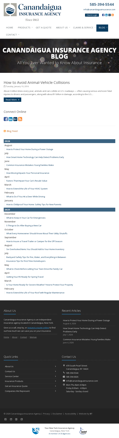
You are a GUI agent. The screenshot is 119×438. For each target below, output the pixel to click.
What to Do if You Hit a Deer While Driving (25, 196)
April (6, 176)
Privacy (46, 413)
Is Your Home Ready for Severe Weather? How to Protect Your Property (39, 284)
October (8, 229)
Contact (12, 34)
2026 (7, 141)
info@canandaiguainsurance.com (99, 9)
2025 (7, 209)
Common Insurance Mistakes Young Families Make (30, 165)
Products (24, 27)
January (8, 200)
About (14, 337)
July (6, 153)
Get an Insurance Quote (16, 386)
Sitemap (33, 337)
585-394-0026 (72, 376)
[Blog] (112, 15)
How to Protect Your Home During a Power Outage (29, 149)
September (10, 237)
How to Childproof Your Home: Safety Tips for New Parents (33, 204)
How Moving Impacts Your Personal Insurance (27, 173)
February (9, 192)
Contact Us (10, 371)
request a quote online (38, 327)
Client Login (92, 15)
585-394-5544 (72, 373)
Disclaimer (57, 413)
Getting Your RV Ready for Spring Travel (25, 276)
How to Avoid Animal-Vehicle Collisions (37, 82)
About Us (62, 27)
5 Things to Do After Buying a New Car (24, 225)
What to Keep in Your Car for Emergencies (26, 217)
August (8, 145)
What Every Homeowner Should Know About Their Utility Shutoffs (36, 233)
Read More (11, 99)
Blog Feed (12, 131)
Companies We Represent (17, 391)
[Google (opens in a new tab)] (109, 15)
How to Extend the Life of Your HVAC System (27, 188)
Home (9, 27)
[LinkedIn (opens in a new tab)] (106, 15)
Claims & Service (83, 27)
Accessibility (70, 413)
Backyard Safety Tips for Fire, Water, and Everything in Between (36, 257)
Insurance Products (14, 381)
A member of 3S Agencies (59, 433)
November (10, 221)
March (7, 184)
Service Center (12, 376)
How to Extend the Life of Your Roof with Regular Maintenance (35, 292)
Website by (85, 413)
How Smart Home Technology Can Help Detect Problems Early (35, 157)
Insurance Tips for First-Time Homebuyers (26, 261)
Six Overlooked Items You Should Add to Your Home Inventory (35, 249)
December (9, 213)
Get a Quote (43, 27)
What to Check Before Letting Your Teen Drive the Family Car (34, 269)
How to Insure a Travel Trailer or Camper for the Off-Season (34, 241)
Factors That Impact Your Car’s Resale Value (26, 180)
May (6, 169)
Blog (102, 27)
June (6, 161)
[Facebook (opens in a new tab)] (103, 15)
